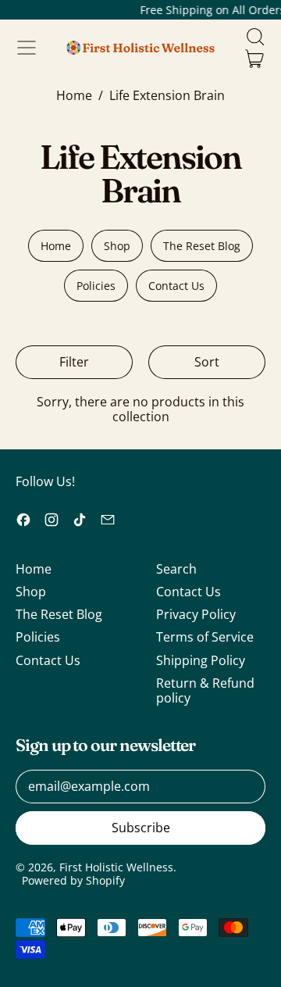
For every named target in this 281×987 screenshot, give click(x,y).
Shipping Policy (200, 660)
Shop (117, 245)
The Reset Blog (201, 245)
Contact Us (176, 285)
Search (176, 569)
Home (74, 95)
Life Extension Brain (167, 95)
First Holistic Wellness (116, 867)
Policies (96, 285)
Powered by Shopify (73, 880)
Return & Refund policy (205, 690)
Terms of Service (205, 636)
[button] (254, 37)
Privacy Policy (196, 614)
